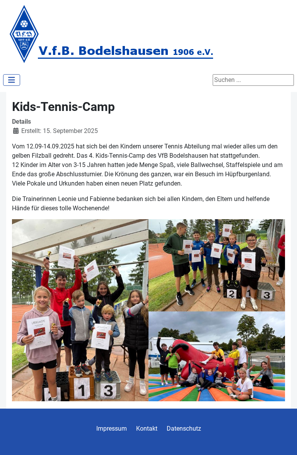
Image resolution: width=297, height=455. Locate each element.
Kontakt (146, 428)
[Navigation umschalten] (11, 80)
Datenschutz (184, 428)
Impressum (111, 428)
